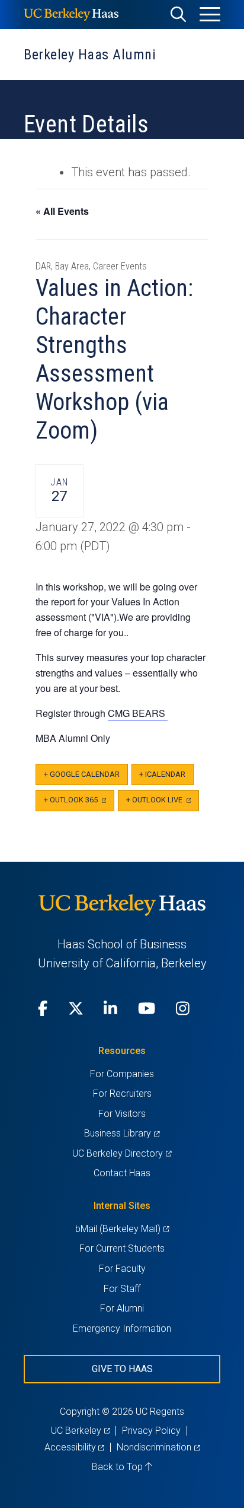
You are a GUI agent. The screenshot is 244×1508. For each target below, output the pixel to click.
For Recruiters (122, 1093)
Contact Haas (122, 1173)
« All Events (62, 211)
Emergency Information (122, 1328)
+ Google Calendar (82, 774)
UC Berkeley (80, 1430)
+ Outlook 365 (79, 803)
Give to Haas (122, 1368)
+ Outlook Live (162, 803)
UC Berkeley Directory (121, 1153)
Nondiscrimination (158, 1447)
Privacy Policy (151, 1430)
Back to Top (118, 1467)
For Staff (122, 1288)
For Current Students (122, 1248)
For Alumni (122, 1308)
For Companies (122, 1074)
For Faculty (122, 1268)
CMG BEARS (138, 713)
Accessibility (74, 1447)
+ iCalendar (162, 774)
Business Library (121, 1133)
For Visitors (122, 1113)
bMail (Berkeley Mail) (122, 1228)
